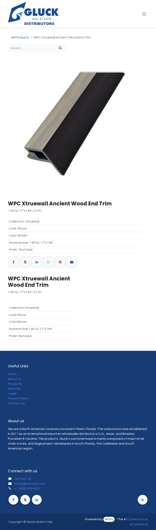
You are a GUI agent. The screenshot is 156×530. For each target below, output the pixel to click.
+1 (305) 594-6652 (27, 488)
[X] (25, 262)
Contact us (16, 403)
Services (14, 388)
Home (12, 374)
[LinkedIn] (37, 262)
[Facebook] (13, 262)
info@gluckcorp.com (29, 483)
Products (15, 383)
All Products (20, 37)
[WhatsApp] (48, 262)
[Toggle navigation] (144, 14)
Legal (12, 393)
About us (15, 379)
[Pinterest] (60, 262)
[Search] (60, 48)
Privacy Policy (18, 398)
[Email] (72, 262)
